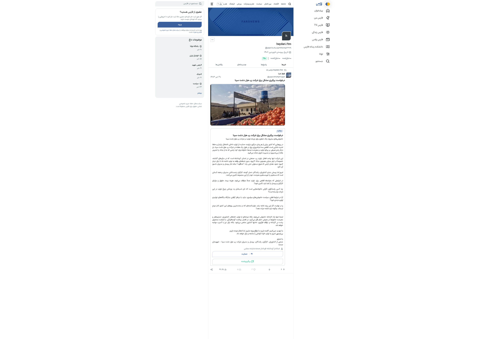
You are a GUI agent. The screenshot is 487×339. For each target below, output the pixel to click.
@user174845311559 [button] (276, 77)
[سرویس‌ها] (212, 4)
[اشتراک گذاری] (211, 269)
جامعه (283, 4)
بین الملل (267, 4)
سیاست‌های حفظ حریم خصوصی (170, 30)
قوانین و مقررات (197, 32)
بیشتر (199, 93)
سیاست (259, 4)
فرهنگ (232, 4)
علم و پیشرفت (249, 4)
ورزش (239, 4)
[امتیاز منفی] (269, 269)
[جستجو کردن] (289, 4)
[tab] (284, 65)
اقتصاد (276, 4)
